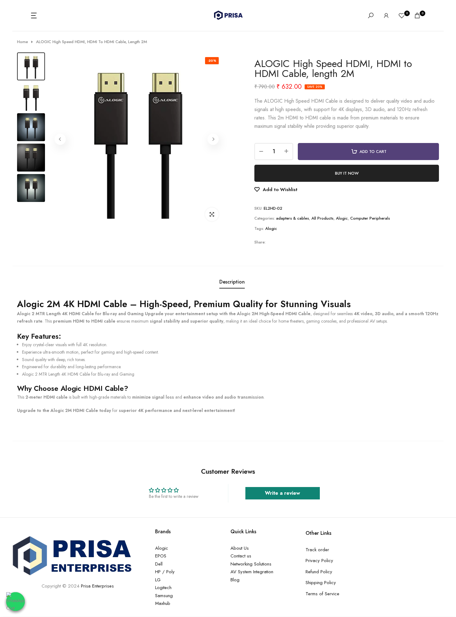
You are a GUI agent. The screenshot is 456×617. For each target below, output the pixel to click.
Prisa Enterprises (97, 586)
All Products (322, 218)
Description (232, 281)
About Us (239, 548)
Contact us (240, 555)
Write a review (282, 493)
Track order (317, 549)
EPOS (160, 555)
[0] (401, 15)
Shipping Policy (321, 582)
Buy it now (347, 173)
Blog (234, 579)
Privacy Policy (319, 560)
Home (22, 42)
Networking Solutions (250, 564)
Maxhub (162, 603)
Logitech (163, 587)
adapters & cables (292, 218)
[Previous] (60, 139)
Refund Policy (319, 571)
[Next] (213, 139)
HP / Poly (165, 571)
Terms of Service (322, 593)
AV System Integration (251, 571)
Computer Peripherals (370, 218)
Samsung (164, 595)
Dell (159, 564)
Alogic (342, 218)
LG (158, 579)
